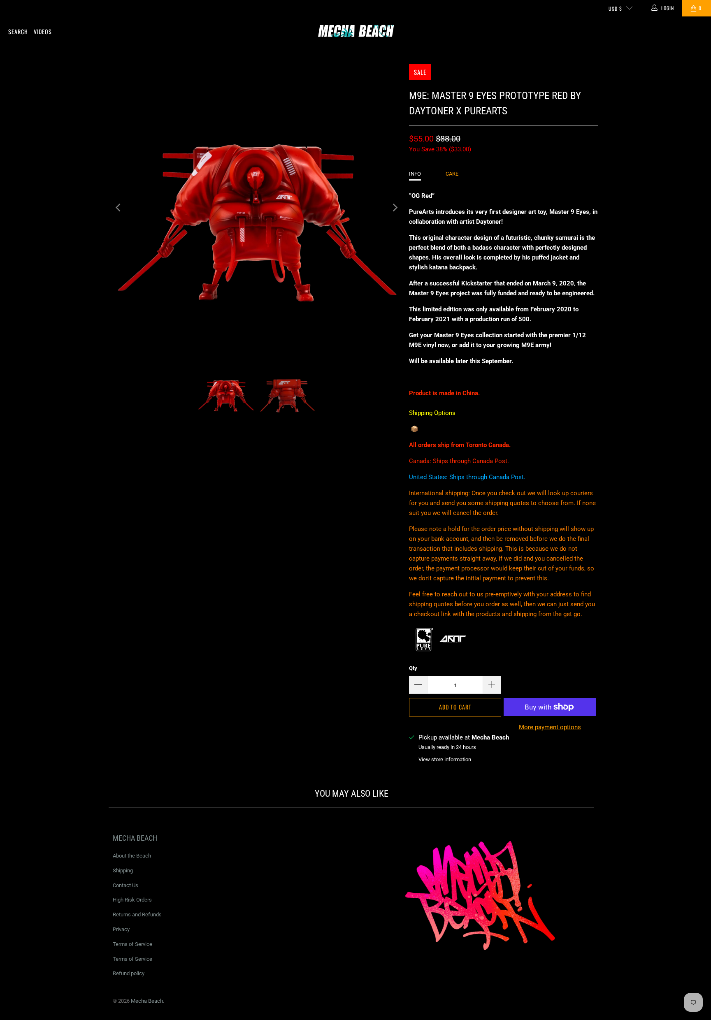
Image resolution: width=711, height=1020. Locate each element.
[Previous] (118, 208)
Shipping (123, 870)
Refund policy (128, 973)
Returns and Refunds (137, 914)
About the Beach (132, 856)
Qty (413, 668)
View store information (444, 759)
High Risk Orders (132, 900)
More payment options (550, 727)
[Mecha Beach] (356, 32)
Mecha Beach (147, 1001)
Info (415, 174)
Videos (43, 31)
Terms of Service (132, 944)
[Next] (394, 208)
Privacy (121, 929)
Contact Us (125, 885)
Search (18, 31)
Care (452, 174)
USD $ (615, 8)
